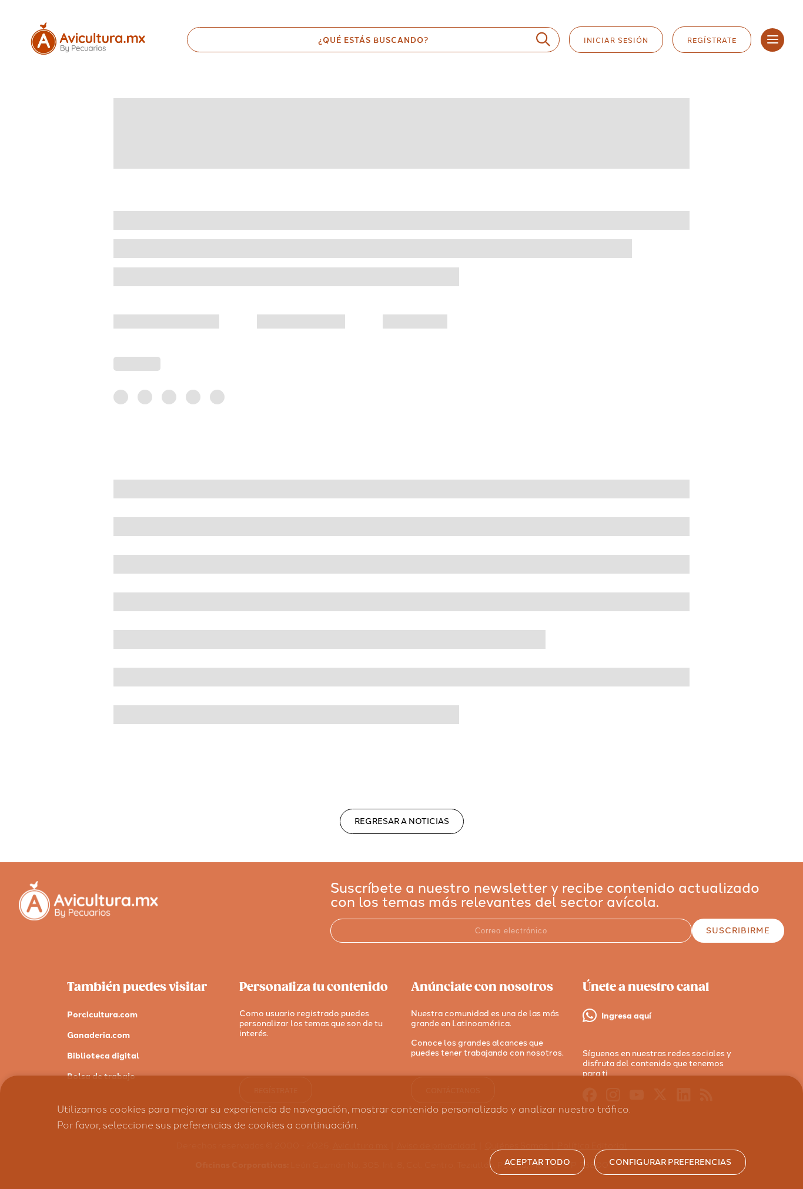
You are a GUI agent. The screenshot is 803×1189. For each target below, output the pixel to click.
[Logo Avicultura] (98, 55)
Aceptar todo (537, 1162)
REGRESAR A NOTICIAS (401, 821)
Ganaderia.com (98, 1035)
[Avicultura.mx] (88, 917)
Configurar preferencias (670, 1162)
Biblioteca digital (103, 1056)
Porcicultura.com (102, 1015)
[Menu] (772, 40)
